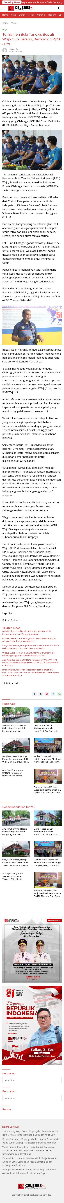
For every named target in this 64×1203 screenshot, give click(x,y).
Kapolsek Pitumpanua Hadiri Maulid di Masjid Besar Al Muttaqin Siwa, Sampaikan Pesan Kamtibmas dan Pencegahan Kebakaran (29, 1162)
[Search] (60, 8)
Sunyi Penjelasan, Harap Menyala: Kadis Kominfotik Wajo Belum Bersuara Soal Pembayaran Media (30, 647)
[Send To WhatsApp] (59, 694)
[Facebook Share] (34, 694)
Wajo (4, 29)
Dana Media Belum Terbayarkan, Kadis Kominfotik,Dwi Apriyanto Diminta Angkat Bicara (29, 639)
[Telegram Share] (53, 694)
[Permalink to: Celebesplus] (4, 50)
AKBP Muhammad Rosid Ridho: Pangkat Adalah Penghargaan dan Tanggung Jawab (26, 632)
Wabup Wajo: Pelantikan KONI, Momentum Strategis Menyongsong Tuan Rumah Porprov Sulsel (28, 654)
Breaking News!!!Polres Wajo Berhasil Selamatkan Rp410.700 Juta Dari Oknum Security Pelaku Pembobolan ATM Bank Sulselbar (30, 673)
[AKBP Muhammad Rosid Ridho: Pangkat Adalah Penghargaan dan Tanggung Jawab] (16, 715)
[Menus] (4, 8)
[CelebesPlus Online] (20, 8)
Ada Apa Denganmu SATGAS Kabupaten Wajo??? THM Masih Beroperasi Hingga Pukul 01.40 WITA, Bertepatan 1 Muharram (30, 663)
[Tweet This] (40, 694)
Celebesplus (13, 49)
